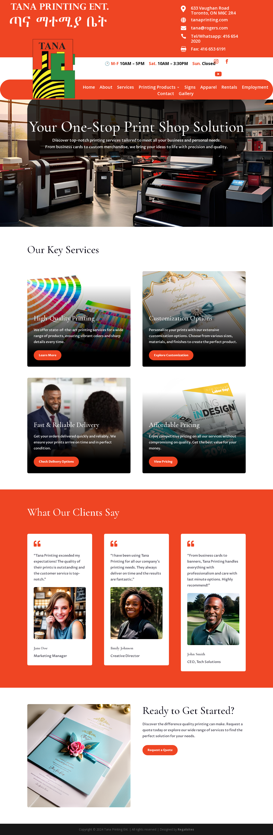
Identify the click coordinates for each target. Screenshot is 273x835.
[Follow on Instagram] (216, 61)
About (106, 88)
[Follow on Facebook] (226, 61)
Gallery (186, 94)
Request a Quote (160, 750)
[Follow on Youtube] (218, 74)
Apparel (208, 88)
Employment (255, 88)
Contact (165, 94)
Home (89, 88)
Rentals (229, 88)
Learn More (47, 355)
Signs (190, 88)
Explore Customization (171, 355)
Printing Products (157, 88)
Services (125, 88)
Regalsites (186, 829)
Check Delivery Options (56, 462)
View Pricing (163, 462)
